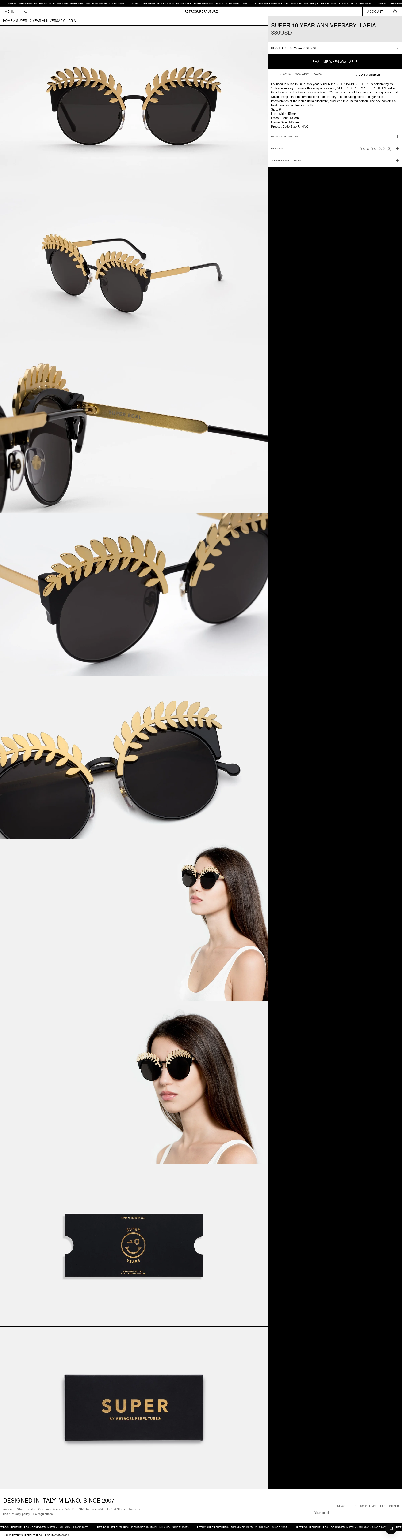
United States (116, 1509)
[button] (395, 11)
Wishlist (70, 1509)
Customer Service (50, 1509)
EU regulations (43, 1513)
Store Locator (26, 1509)
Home (7, 20)
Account (8, 1509)
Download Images (285, 136)
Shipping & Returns (286, 160)
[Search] (26, 11)
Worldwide (97, 1509)
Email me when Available (335, 61)
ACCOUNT (375, 11)
